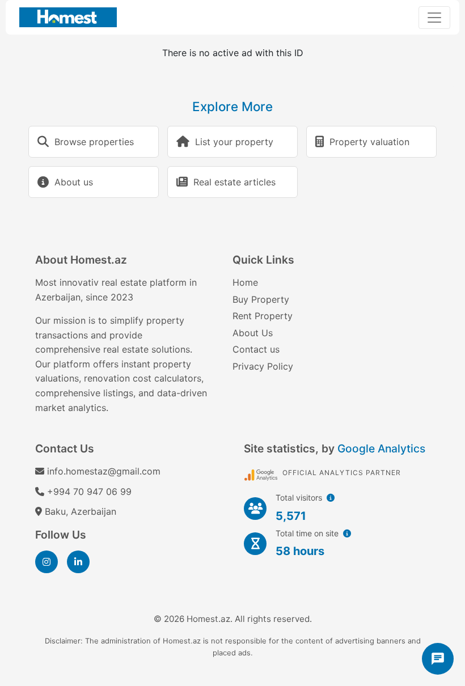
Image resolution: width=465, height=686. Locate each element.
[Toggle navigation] (434, 17)
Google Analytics (381, 448)
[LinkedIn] (78, 562)
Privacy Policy (262, 366)
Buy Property (260, 299)
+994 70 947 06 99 (89, 491)
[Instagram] (46, 562)
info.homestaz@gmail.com (103, 471)
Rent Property (262, 315)
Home (245, 282)
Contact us (256, 349)
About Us (252, 332)
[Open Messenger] (438, 659)
